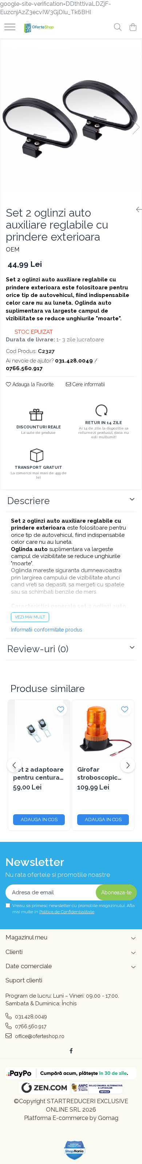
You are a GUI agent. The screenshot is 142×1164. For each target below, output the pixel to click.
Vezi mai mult (30, 617)
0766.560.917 (29, 1026)
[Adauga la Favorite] (60, 709)
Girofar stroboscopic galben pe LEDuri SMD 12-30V (100, 773)
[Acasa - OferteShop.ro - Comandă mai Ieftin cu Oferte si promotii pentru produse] (37, 27)
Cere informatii (88, 384)
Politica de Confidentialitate (66, 911)
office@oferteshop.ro (38, 1036)
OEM (12, 249)
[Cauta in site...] (118, 27)
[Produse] (10, 27)
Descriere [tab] (28, 500)
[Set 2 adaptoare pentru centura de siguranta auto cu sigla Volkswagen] (39, 731)
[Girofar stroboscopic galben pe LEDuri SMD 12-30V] (103, 731)
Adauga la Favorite (32, 384)
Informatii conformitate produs (46, 630)
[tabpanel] (71, 119)
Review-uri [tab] (37, 649)
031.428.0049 (30, 1017)
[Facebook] (71, 1050)
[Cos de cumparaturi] (133, 27)
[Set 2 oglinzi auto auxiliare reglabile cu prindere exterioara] (71, 119)
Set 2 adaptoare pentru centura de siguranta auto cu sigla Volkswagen (38, 773)
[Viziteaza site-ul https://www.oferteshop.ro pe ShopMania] (74, 1150)
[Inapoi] (136, 209)
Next (136, 127)
